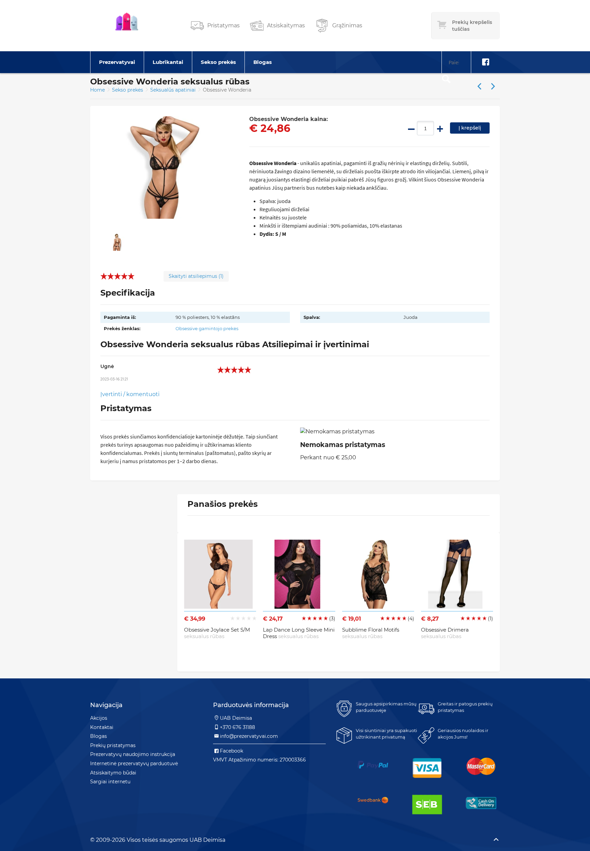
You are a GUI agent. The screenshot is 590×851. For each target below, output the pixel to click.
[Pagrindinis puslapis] (126, 26)
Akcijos (98, 718)
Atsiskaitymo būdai (113, 773)
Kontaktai (101, 727)
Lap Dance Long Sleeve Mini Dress (299, 633)
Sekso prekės (218, 62)
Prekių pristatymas (113, 745)
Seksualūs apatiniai (173, 90)
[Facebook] (485, 62)
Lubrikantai (168, 62)
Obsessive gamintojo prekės (206, 328)
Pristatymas (223, 25)
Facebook (231, 751)
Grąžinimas (347, 25)
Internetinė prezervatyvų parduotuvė (134, 763)
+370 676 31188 (237, 727)
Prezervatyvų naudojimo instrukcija (132, 754)
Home (97, 90)
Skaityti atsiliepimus (196, 276)
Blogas (262, 62)
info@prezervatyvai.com (249, 736)
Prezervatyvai (117, 62)
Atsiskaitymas (286, 25)
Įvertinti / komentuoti (129, 394)
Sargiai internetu (110, 782)
